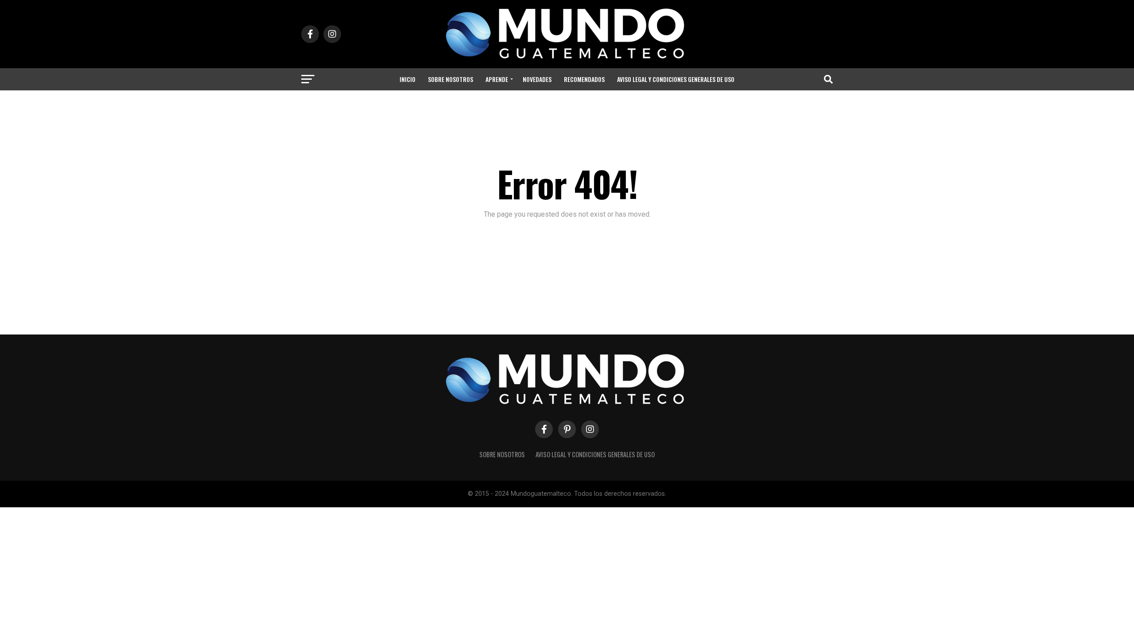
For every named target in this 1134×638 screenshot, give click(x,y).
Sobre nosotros (450, 79)
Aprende (496, 79)
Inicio (408, 79)
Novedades (537, 79)
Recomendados (584, 79)
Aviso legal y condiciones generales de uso (675, 79)
